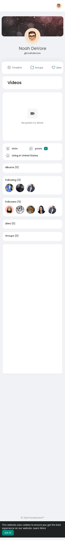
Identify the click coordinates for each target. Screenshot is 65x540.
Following (10, 180)
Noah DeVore (32, 48)
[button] (59, 6)
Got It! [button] (7, 532)
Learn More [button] (39, 528)
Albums (9, 167)
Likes (8, 223)
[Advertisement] (32, 276)
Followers (10, 201)
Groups (9, 235)
